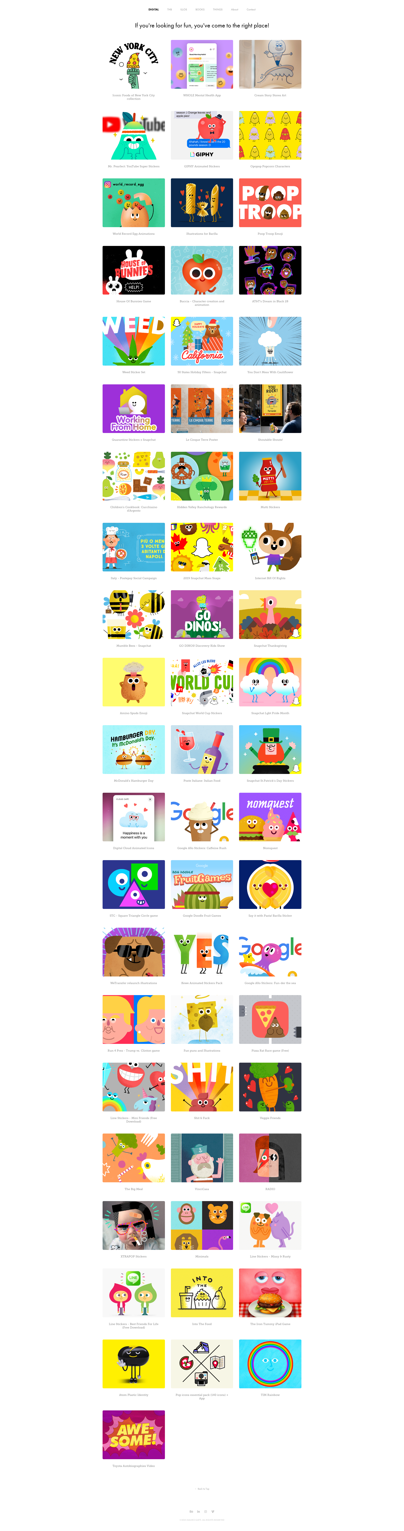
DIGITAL (154, 9)
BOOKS (200, 9)
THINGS (218, 9)
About (234, 9)
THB (169, 9)
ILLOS (183, 9)
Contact (251, 9)
